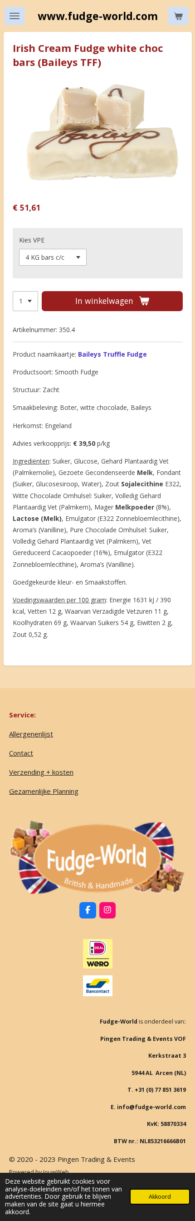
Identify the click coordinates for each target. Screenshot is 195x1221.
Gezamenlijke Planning (43, 791)
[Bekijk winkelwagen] (178, 16)
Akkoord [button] (160, 1197)
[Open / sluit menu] (14, 16)
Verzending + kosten (41, 772)
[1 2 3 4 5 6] (25, 301)
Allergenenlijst (31, 733)
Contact (21, 752)
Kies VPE (31, 240)
